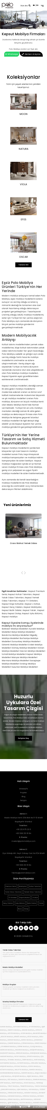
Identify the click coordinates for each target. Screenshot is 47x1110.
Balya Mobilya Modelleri (23, 632)
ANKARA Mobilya (28, 1030)
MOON (24, 114)
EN (37, 5)
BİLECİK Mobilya (7, 1037)
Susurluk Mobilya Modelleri (25, 667)
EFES (23, 219)
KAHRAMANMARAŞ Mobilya (10, 1073)
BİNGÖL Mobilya (20, 1037)
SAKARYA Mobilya (25, 1079)
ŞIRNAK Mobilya (13, 1099)
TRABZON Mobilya (27, 1086)
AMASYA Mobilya (14, 1030)
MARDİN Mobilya (27, 1073)
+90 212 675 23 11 (23, 829)
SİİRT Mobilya (5, 1083)
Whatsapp (12, 54)
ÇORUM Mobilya (27, 1043)
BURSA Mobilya (27, 1040)
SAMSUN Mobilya (39, 1079)
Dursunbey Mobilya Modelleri (26, 641)
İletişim (23, 800)
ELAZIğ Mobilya (36, 1046)
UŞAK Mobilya (22, 1089)
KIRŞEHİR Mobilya (6, 1066)
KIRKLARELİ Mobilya (38, 1063)
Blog (23, 796)
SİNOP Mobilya (17, 1083)
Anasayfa (23, 788)
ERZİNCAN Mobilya (7, 1050)
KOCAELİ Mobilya (20, 1066)
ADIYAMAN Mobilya (20, 1027)
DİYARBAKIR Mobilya (8, 1046)
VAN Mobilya (33, 1089)
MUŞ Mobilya (6, 1076)
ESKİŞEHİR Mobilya (37, 1050)
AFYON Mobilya (34, 1027)
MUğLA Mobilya (40, 1073)
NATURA (23, 149)
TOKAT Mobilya (13, 1086)
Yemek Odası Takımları (32, 892)
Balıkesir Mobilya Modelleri (15, 628)
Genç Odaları (8, 903)
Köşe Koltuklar (24, 898)
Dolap (26, 909)
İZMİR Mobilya (27, 1060)
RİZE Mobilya (12, 1079)
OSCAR (23, 257)
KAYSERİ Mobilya (23, 1063)
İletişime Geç (23, 738)
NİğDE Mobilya (32, 1076)
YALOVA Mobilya (25, 1103)
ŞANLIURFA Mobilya (8, 1089)
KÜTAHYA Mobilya (7, 1070)
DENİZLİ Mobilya (40, 1043)
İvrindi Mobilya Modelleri (14, 654)
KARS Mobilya (39, 1060)
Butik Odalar (31, 903)
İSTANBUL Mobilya (14, 1060)
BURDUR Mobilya (13, 1040)
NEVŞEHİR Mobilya (19, 1076)
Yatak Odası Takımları (13, 892)
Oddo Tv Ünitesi (23, 543)
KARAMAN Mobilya (14, 1096)
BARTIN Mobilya (27, 1099)
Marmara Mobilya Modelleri (16, 660)
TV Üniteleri (13, 898)
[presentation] (22, 573)
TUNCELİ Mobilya (40, 1086)
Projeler (23, 792)
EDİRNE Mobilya (23, 1046)
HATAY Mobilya (20, 1056)
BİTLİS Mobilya (32, 1037)
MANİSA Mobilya (35, 1070)
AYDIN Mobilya (26, 1033)
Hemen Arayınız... (33, 54)
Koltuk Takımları (35, 886)
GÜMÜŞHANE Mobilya (38, 1053)
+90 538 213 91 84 (23, 833)
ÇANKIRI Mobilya (13, 1043)
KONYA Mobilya (34, 1066)
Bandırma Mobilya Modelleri (16, 635)
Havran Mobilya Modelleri (32, 651)
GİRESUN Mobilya (22, 1053)
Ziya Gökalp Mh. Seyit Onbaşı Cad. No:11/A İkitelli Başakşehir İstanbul (23, 853)
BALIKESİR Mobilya (39, 1033)
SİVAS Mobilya (29, 1083)
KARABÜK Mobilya (40, 1103)
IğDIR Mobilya (12, 1103)
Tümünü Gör (23, 265)
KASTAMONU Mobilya (8, 1063)
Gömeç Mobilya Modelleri (24, 647)
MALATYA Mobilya (21, 1070)
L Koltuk (35, 898)
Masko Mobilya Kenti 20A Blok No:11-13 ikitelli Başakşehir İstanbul (23, 818)
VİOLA (23, 184)
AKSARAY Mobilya (31, 1093)
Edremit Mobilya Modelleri (15, 644)
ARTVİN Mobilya (13, 1033)
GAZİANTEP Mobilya (7, 1053)
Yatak (41, 903)
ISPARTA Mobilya (33, 1056)
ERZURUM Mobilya (22, 1050)
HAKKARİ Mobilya (6, 1056)
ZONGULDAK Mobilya (15, 1093)
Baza (20, 909)
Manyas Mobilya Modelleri (24, 657)
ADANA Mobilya (6, 1027)
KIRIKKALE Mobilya (29, 1096)
